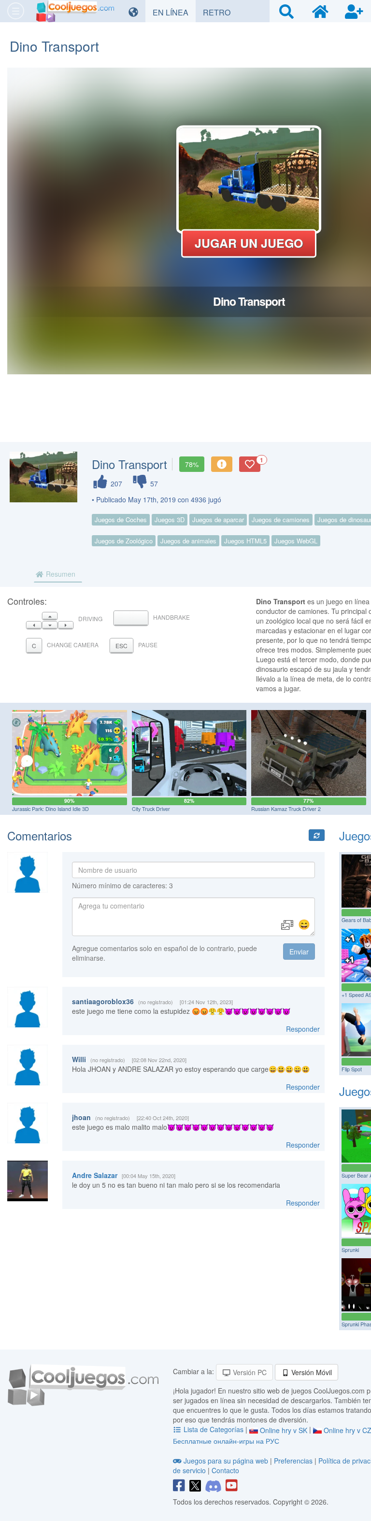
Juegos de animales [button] (188, 540)
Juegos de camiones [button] (281, 519)
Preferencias (294, 1460)
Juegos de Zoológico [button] (124, 540)
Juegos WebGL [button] (295, 540)
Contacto (225, 1470)
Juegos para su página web (226, 1460)
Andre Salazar (94, 1175)
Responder (303, 1029)
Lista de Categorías (213, 1429)
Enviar (299, 951)
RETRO (220, 12)
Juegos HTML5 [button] (245, 540)
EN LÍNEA (174, 12)
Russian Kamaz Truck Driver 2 (286, 808)
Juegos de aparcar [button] (218, 519)
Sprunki (350, 1249)
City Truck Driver (151, 808)
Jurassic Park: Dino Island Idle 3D (50, 808)
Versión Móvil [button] (310, 1372)
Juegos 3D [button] (170, 519)
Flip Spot (352, 1069)
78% (192, 464)
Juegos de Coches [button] (121, 519)
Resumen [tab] (59, 574)
